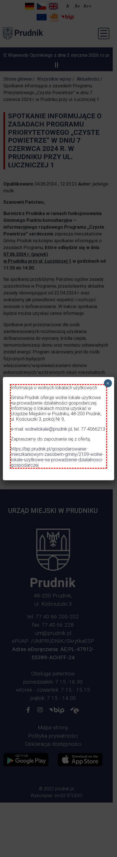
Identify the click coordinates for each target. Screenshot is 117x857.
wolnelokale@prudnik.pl (48, 429)
